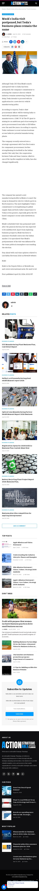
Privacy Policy (16, 721)
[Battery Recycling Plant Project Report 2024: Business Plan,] (19, 464)
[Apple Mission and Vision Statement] (6, 545)
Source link (6, 286)
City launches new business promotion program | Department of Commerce (23, 657)
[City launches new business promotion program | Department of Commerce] (6, 657)
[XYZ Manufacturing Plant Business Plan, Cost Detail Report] (19, 329)
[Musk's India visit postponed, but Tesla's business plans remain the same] (19, 62)
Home (4, 9)
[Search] (36, 3)
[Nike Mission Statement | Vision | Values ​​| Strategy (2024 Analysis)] (6, 570)
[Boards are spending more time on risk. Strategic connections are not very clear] (6, 815)
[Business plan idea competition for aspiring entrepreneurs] (19, 498)
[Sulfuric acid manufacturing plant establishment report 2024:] (19, 363)
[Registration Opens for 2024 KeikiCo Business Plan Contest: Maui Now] (19, 430)
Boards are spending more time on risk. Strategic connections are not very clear (24, 814)
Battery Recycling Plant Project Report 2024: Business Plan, (18, 480)
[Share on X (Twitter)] (14, 41)
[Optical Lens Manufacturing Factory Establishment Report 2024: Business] (19, 396)
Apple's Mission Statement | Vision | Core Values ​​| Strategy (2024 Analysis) (24, 582)
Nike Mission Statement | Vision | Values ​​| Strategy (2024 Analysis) (24, 569)
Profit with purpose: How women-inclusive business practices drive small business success (17, 624)
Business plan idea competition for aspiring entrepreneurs (16, 514)
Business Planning (8, 14)
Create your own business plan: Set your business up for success (25, 858)
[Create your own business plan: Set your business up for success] (6, 859)
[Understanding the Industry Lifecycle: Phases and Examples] (6, 558)
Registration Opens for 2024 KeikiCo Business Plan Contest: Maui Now (17, 447)
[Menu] (3, 3)
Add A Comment (19, 526)
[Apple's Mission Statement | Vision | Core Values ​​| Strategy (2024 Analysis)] (6, 583)
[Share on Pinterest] (18, 41)
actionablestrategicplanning (19, 877)
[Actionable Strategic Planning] (19, 3)
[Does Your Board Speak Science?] (6, 790)
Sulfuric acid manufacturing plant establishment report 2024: (16, 379)
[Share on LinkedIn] (22, 41)
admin (10, 34)
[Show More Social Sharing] (26, 41)
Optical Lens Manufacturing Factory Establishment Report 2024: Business (17, 413)
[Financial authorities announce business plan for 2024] (6, 847)
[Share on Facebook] (11, 41)
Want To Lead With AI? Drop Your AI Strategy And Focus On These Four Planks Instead (24, 802)
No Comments (27, 34)
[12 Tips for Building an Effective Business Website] (6, 670)
